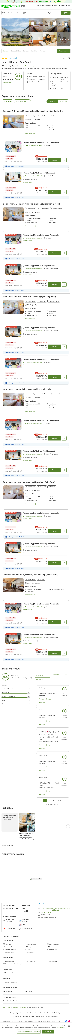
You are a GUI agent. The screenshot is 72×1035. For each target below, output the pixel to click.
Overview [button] (6, 51)
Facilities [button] (43, 51)
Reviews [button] (26, 51)
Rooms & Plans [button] (16, 51)
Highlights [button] (34, 51)
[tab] (52, 101)
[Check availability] (64, 160)
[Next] (68, 826)
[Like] (64, 58)
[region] (36, 1029)
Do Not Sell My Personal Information (47, 1016)
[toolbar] (33, 13)
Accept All (48, 1031)
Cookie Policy (61, 1027)
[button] (11, 6)
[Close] (69, 1026)
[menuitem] (45, 6)
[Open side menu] (69, 6)
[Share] (68, 58)
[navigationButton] (41, 800)
